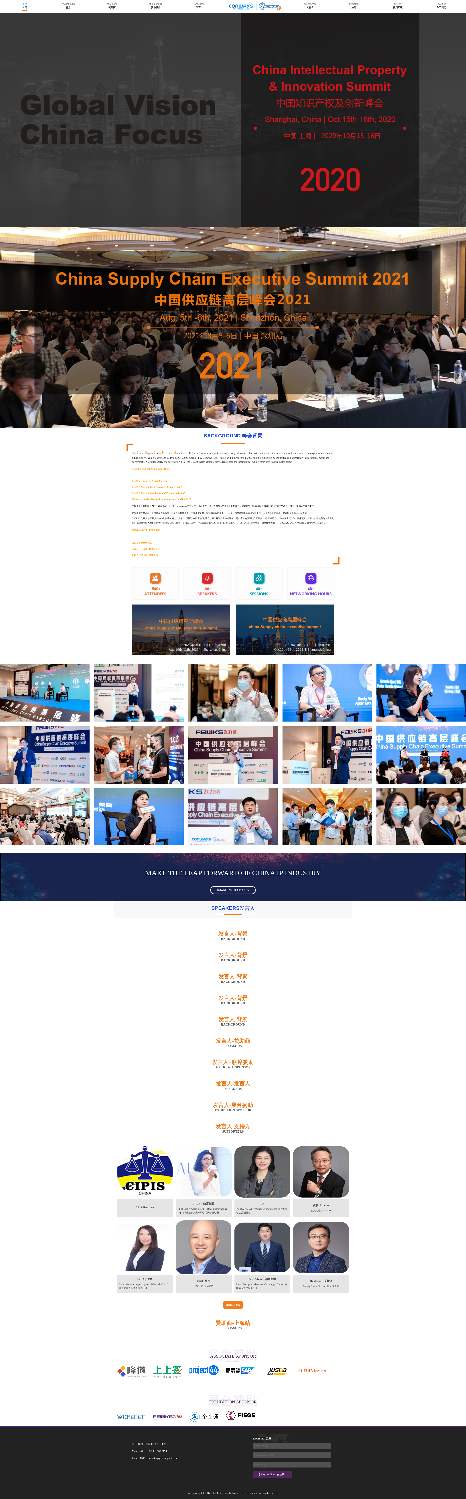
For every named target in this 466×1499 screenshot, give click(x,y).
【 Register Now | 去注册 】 (273, 1474)
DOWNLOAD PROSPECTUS (233, 890)
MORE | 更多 (233, 1305)
